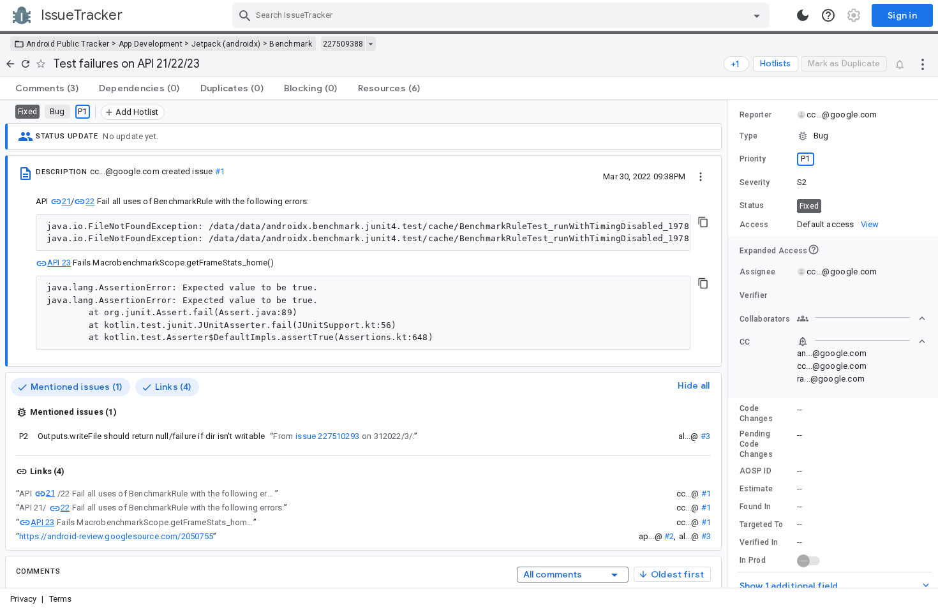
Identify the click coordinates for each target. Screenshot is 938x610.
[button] (833, 136)
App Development (151, 44)
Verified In (759, 542)
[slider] (729, 344)
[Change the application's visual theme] (802, 15)
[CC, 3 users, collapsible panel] (861, 341)
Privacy (23, 599)
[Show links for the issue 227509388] (370, 44)
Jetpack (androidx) (225, 44)
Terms (60, 599)
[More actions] (922, 64)
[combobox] (502, 15)
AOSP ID (755, 470)
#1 (220, 171)
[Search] (245, 15)
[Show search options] (756, 15)
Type (748, 135)
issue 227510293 (327, 436)
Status (752, 205)
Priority (753, 158)
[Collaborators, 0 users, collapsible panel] (861, 318)
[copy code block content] (703, 222)
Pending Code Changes (756, 444)
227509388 (343, 44)
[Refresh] (25, 63)
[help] (828, 15)
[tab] (47, 88)
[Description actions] (700, 176)
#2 (669, 536)
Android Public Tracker (68, 44)
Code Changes (756, 413)
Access (754, 224)
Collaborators (765, 319)
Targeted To (761, 524)
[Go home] (10, 63)
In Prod (753, 560)
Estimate (756, 488)
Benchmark (290, 44)
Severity (755, 182)
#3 (705, 436)
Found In (755, 506)
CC (745, 342)
